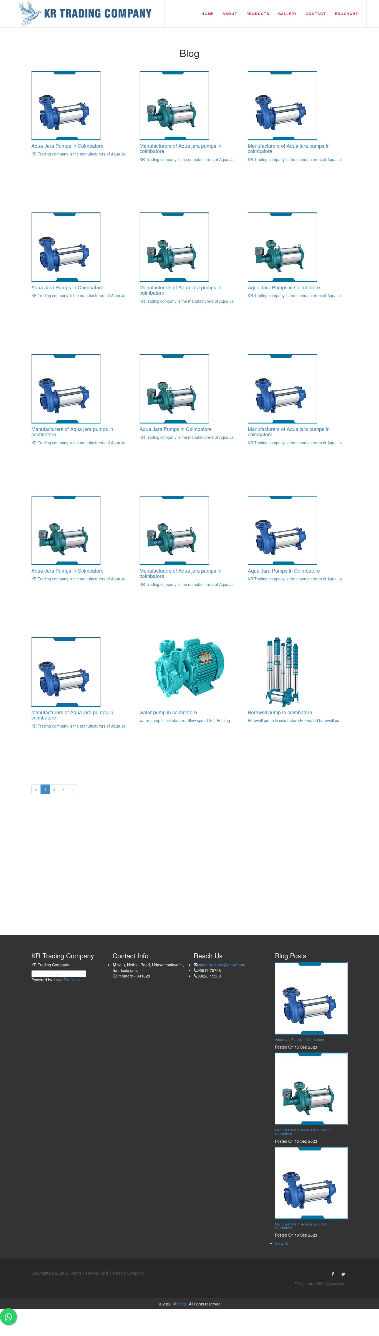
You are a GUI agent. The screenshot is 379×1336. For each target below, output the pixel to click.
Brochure (346, 14)
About (230, 14)
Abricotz (179, 1304)
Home (207, 14)
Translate (72, 979)
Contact (315, 14)
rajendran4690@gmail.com (221, 964)
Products (257, 14)
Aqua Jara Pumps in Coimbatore (299, 1039)
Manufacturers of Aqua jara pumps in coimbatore (302, 1131)
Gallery (287, 14)
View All (282, 1243)
